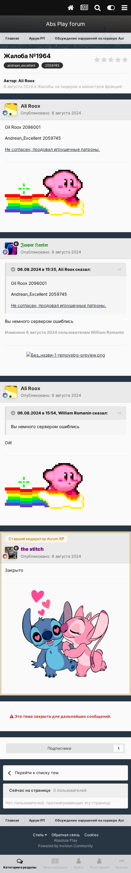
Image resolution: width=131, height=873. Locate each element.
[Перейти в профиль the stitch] (11, 553)
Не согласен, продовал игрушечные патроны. (52, 149)
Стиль (39, 835)
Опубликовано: (51, 112)
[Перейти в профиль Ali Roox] (11, 109)
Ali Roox (26, 80)
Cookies (91, 835)
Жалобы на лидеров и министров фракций (79, 86)
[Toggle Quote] (13, 269)
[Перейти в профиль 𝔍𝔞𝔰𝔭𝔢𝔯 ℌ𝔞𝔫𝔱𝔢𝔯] (11, 249)
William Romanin (74, 412)
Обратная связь (65, 835)
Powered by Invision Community (65, 845)
